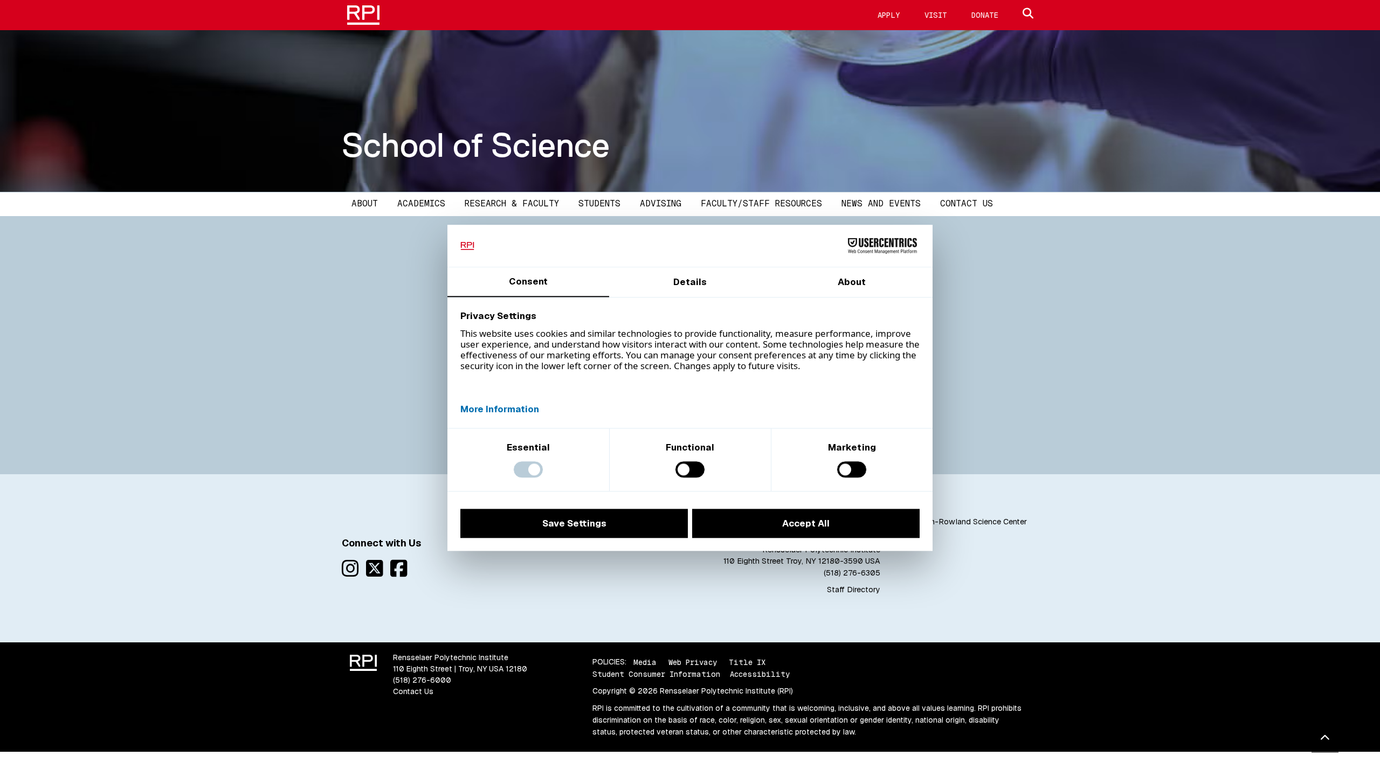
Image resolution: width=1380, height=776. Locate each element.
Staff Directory (853, 589)
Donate (984, 15)
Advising (660, 203)
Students (599, 203)
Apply (889, 15)
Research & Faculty (512, 203)
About (364, 203)
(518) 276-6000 (422, 680)
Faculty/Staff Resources (761, 203)
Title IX (747, 662)
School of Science (476, 144)
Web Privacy (692, 662)
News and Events (881, 203)
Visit (935, 15)
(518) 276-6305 (852, 573)
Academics (421, 203)
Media (645, 662)
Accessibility (760, 674)
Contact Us (966, 203)
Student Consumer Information (656, 674)
